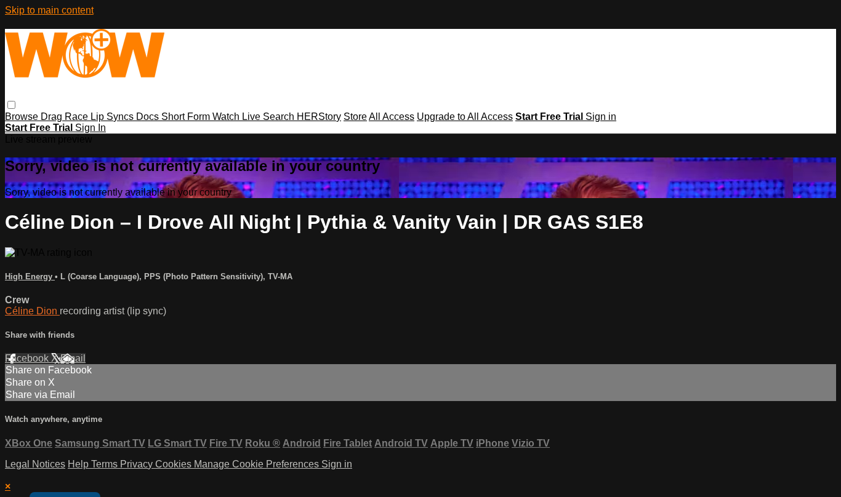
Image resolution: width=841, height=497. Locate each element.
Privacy (137, 464)
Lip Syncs (113, 116)
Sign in (600, 116)
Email (73, 358)
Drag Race (66, 116)
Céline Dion (32, 311)
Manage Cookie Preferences (257, 464)
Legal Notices (35, 464)
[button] (11, 105)
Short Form (186, 116)
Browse (23, 116)
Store (355, 116)
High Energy (30, 276)
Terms (105, 464)
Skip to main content (49, 10)
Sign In (90, 127)
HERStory (319, 116)
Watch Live (237, 116)
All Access (391, 116)
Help (79, 464)
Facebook (28, 358)
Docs (148, 116)
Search (280, 116)
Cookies (174, 464)
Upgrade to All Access (465, 116)
